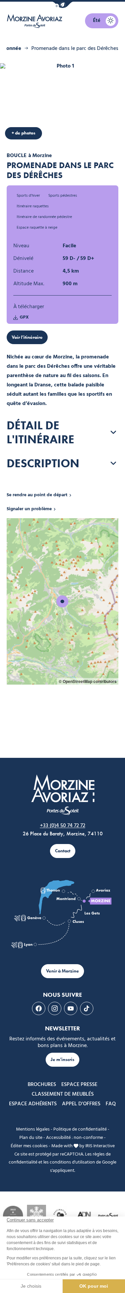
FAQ (111, 1104)
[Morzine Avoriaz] (36, 21)
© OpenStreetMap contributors (88, 681)
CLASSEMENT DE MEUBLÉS (63, 1094)
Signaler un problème (29, 509)
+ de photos (23, 133)
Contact (62, 851)
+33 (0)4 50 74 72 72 (62, 825)
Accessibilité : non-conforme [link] (74, 1138)
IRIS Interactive (100, 1146)
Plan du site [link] (30, 1138)
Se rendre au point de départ (37, 495)
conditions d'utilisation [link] (72, 1162)
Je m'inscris (62, 1059)
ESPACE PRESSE (79, 1084)
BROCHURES (42, 1084)
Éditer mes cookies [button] (29, 1146)
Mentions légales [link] (33, 1129)
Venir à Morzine (62, 971)
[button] (62, 4)
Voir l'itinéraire (27, 337)
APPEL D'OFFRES (81, 1104)
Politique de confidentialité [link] (80, 1129)
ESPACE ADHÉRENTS (33, 1104)
